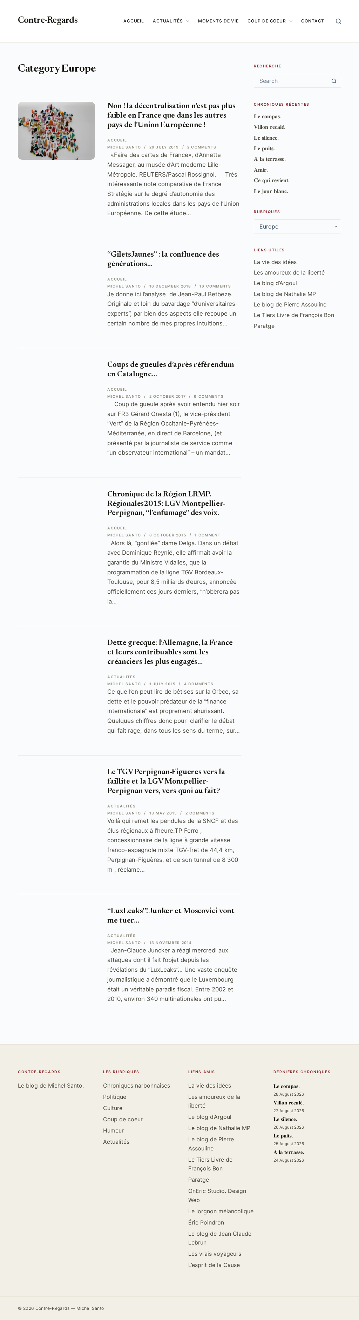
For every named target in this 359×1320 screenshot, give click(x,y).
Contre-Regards (47, 20)
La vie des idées (275, 261)
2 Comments (201, 147)
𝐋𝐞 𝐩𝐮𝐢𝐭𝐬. (264, 148)
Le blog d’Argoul (275, 282)
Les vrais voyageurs (214, 1253)
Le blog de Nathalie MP (285, 293)
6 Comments (208, 396)
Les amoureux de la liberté (289, 272)
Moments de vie (218, 21)
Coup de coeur (267, 21)
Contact (312, 21)
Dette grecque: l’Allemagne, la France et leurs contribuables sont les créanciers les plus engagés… (169, 652)
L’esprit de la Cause (214, 1264)
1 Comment (208, 535)
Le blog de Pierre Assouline (290, 304)
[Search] (338, 21)
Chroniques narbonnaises (136, 1085)
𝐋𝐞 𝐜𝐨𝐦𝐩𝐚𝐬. (267, 116)
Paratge (264, 325)
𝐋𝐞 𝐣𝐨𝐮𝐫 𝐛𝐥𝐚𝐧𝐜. (271, 190)
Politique (114, 1096)
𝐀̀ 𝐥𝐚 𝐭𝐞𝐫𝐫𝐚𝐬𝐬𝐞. (270, 158)
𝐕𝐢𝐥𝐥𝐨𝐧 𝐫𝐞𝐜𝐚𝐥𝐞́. (269, 126)
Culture (112, 1107)
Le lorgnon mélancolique (220, 1211)
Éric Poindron (206, 1222)
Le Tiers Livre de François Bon (294, 314)
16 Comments (215, 286)
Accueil (133, 21)
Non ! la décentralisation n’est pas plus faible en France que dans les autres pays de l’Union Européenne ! (171, 116)
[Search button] (334, 80)
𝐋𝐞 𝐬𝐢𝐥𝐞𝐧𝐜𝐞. (266, 137)
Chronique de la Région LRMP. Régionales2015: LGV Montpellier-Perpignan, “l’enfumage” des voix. (166, 504)
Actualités (168, 21)
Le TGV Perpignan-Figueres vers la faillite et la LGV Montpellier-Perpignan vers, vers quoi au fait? (166, 781)
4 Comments (199, 684)
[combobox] (290, 81)
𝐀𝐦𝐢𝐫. (261, 169)
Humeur (113, 1130)
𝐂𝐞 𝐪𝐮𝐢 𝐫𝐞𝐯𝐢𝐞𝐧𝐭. (272, 180)
